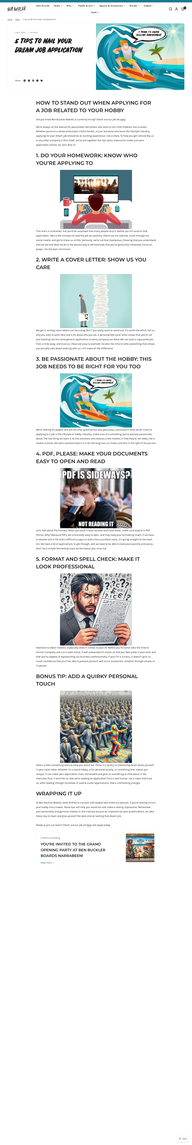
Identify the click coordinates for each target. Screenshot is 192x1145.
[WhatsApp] (37, 80)
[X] (29, 80)
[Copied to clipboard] (41, 80)
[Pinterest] (33, 80)
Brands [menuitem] (133, 5)
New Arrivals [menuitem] (42, 5)
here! (123, 119)
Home (10, 19)
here (89, 824)
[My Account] (176, 9)
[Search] (171, 9)
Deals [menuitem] (94, 12)
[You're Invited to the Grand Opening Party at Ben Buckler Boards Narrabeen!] (140, 850)
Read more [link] (46, 863)
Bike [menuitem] (69, 5)
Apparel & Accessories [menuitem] (111, 5)
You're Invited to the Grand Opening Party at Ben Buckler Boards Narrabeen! (73, 850)
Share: (18, 80)
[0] (181, 9)
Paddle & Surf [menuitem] (85, 5)
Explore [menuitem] (148, 5)
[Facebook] (25, 80)
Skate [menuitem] (57, 5)
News (17, 19)
